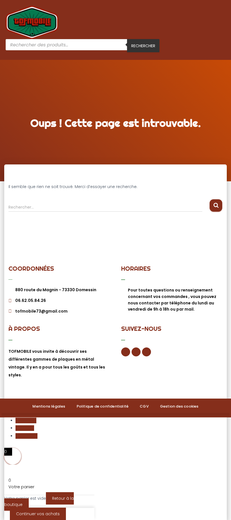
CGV (144, 406)
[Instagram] (146, 351)
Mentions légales (48, 406)
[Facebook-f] (125, 351)
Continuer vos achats (38, 514)
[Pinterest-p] (136, 351)
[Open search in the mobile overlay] (82, 46)
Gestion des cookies (179, 406)
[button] (223, 22)
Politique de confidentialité (103, 406)
